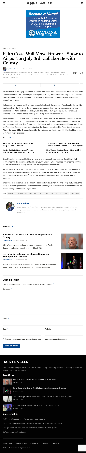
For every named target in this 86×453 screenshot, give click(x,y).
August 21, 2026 (19, 240)
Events (47, 72)
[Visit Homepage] (43, 3)
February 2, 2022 (27, 69)
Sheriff (26, 443)
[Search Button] (82, 3)
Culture (30, 72)
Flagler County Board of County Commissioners (25, 75)
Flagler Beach (55, 72)
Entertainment (39, 72)
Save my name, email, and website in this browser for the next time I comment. (36, 339)
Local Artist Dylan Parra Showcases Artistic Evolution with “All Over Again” (42, 397)
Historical (35, 443)
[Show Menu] (4, 3)
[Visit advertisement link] (43, 25)
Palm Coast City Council (59, 75)
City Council (12, 48)
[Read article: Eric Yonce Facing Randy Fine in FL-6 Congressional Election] (7, 407)
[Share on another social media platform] (81, 85)
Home (4, 48)
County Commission (20, 72)
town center (75, 193)
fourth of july (43, 193)
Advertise (56, 443)
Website (48, 329)
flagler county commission (27, 193)
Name (6, 319)
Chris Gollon (13, 69)
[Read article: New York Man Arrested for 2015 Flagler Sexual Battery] (72, 241)
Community (45, 443)
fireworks (11, 193)
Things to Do (13, 77)
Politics (5, 77)
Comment (7, 289)
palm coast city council (59, 193)
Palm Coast (47, 75)
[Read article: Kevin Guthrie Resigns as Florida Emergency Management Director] (72, 261)
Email (6, 329)
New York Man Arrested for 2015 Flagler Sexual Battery (34, 379)
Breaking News (7, 443)
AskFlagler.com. (12, 448)
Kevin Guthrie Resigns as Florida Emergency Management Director (26, 255)
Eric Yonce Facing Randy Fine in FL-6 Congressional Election (37, 405)
